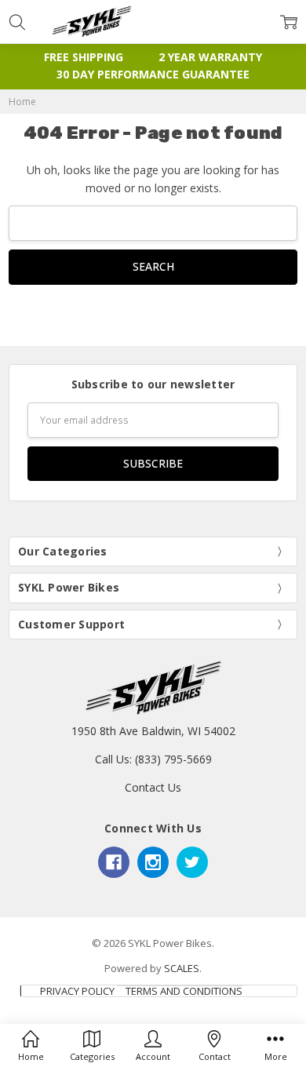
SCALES (181, 968)
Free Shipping (83, 56)
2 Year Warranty (210, 56)
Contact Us (153, 787)
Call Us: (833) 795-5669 (153, 759)
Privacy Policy (77, 991)
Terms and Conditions (184, 991)
